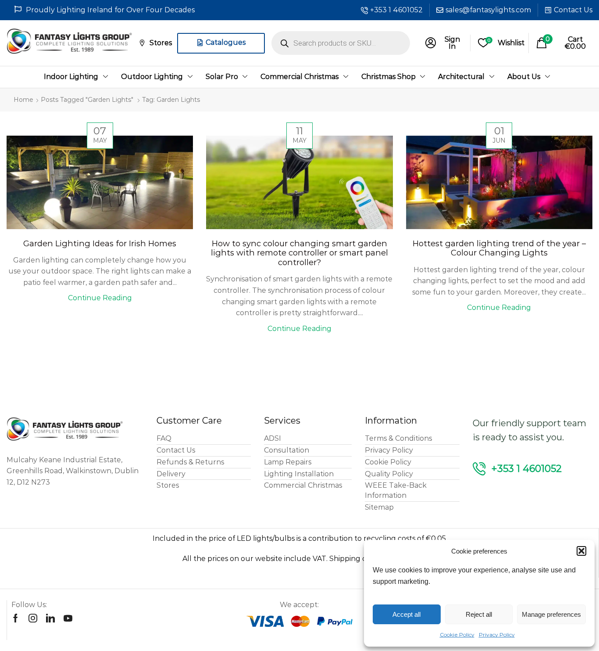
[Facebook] (15, 618)
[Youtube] (68, 618)
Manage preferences (551, 614)
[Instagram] (33, 618)
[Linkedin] (50, 618)
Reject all (479, 614)
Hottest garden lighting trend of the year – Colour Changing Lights (499, 248)
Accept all (406, 614)
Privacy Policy (497, 634)
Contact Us (573, 10)
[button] (581, 551)
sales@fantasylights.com (488, 10)
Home (23, 100)
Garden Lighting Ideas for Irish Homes (99, 243)
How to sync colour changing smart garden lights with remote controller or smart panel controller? (299, 253)
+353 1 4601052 (396, 10)
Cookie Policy (457, 634)
